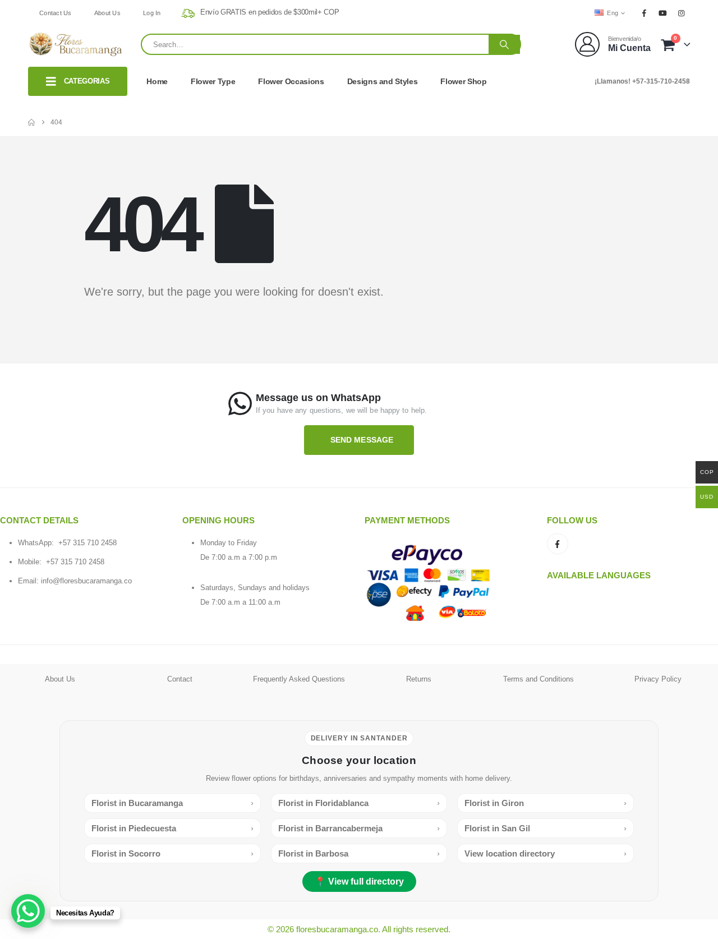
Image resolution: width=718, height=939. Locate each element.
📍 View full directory (359, 881)
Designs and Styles (382, 81)
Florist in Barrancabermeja (359, 828)
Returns (418, 679)
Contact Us (55, 13)
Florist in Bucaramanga (172, 803)
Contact (179, 679)
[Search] (504, 44)
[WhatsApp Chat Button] (28, 911)
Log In (152, 13)
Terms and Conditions (538, 679)
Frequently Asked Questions (299, 679)
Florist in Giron (545, 803)
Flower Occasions (291, 81)
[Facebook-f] (557, 544)
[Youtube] (663, 13)
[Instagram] (681, 13)
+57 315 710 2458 (87, 542)
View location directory (545, 853)
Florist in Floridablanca (359, 803)
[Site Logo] (75, 44)
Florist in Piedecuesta (172, 828)
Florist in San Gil (545, 828)
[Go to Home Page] (31, 122)
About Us (107, 13)
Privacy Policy (658, 679)
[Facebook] (644, 13)
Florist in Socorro (172, 853)
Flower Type (213, 81)
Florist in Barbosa (359, 853)
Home (157, 81)
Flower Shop (463, 81)
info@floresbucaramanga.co (86, 581)
